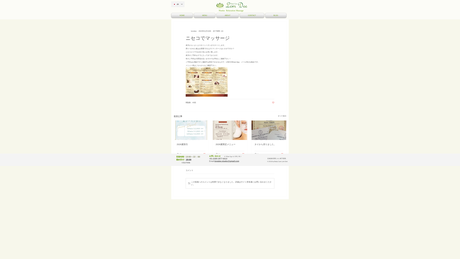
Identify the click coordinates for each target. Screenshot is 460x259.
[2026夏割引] (191, 130)
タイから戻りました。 (265, 144)
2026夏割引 (182, 144)
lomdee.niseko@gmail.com (227, 161)
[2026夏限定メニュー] (230, 130)
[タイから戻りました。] (269, 130)
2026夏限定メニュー (226, 144)
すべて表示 (282, 116)
